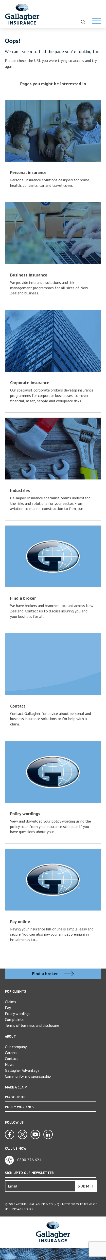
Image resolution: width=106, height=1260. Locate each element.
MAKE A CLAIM (16, 1087)
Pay (8, 1007)
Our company (16, 1046)
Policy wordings (17, 1013)
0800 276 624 (28, 1159)
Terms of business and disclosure (32, 1025)
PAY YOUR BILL (16, 1097)
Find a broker (45, 973)
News (9, 1064)
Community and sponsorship (28, 1076)
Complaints (14, 1019)
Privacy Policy (23, 1209)
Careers (11, 1052)
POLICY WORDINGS (19, 1107)
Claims (10, 1001)
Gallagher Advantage (22, 1070)
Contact (11, 1058)
